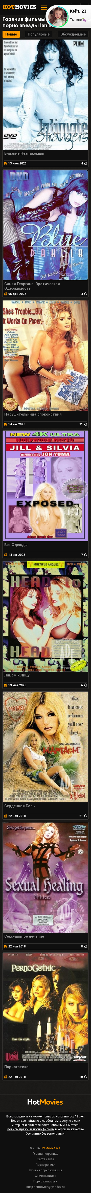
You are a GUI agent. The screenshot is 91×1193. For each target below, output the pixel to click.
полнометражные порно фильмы (30, 1129)
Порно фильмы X (45, 1181)
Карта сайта (45, 1159)
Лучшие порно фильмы (45, 1170)
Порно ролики (45, 1165)
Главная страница (45, 1153)
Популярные (39, 34)
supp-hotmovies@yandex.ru (45, 1187)
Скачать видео (45, 1176)
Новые (11, 34)
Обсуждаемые (73, 34)
